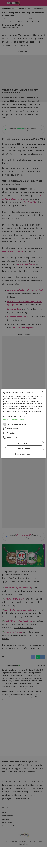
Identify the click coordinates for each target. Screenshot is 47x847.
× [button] (42, 391)
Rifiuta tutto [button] (24, 449)
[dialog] (23, 423)
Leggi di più (21, 416)
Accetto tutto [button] (24, 443)
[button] (23, 420)
